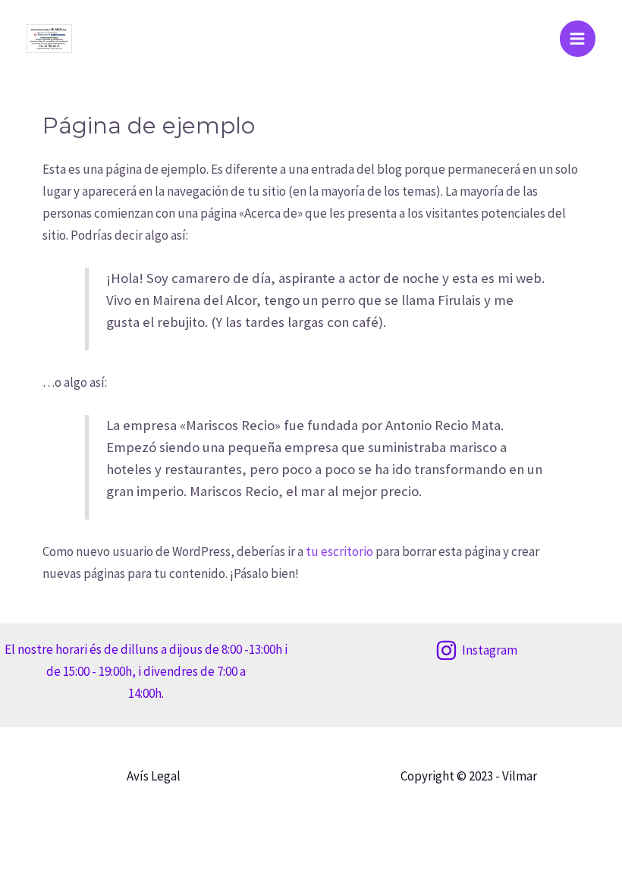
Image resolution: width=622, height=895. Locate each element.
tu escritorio (339, 551)
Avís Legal (154, 776)
